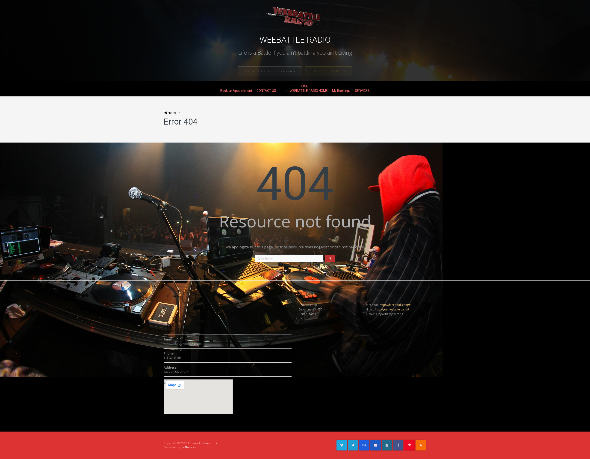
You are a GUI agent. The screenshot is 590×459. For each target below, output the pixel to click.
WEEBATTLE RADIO (295, 40)
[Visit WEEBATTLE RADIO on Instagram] (166, 309)
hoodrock (210, 443)
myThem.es (188, 447)
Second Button (328, 71)
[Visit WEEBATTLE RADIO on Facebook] (172, 309)
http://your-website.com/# (392, 309)
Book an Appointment (236, 90)
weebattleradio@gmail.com (183, 343)
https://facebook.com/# (395, 305)
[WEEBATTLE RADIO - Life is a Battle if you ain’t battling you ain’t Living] (295, 20)
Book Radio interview (270, 71)
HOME (304, 86)
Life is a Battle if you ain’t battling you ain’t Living (295, 52)
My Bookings (341, 90)
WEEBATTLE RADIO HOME (309, 90)
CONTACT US (266, 90)
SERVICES (362, 90)
